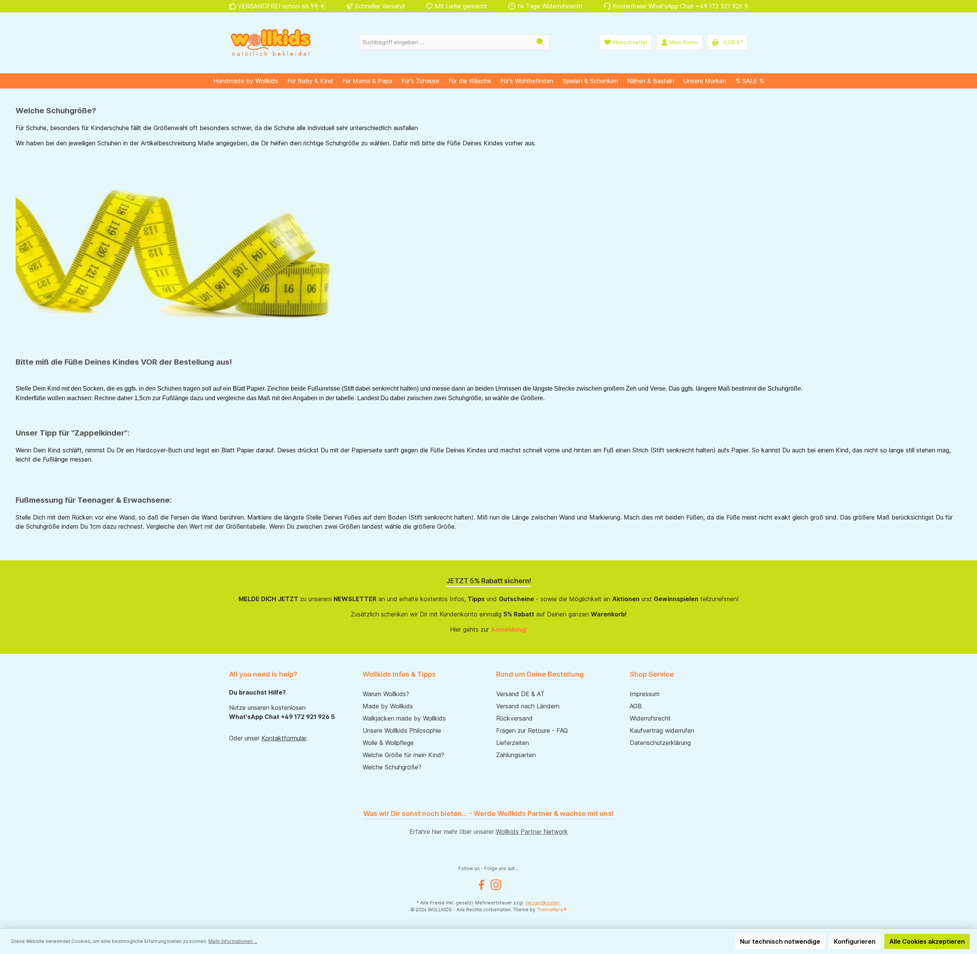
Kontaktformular (283, 738)
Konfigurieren (854, 941)
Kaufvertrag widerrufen (662, 730)
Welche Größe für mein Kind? (403, 755)
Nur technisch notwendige (780, 941)
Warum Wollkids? (386, 694)
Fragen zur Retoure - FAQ (532, 730)
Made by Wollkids (388, 706)
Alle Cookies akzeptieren (927, 941)
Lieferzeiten (512, 742)
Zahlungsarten (516, 755)
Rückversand (514, 718)
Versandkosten (542, 903)
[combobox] (445, 42)
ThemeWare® (552, 909)
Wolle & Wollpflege (388, 742)
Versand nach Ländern (527, 706)
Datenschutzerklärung (660, 742)
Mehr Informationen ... (232, 941)
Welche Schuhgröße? (392, 767)
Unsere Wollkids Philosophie (402, 730)
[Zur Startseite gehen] (271, 42)
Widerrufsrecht (650, 718)
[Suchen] (541, 42)
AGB (636, 706)
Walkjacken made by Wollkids (404, 718)
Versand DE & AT (520, 694)
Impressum (644, 694)
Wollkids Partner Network (532, 831)
